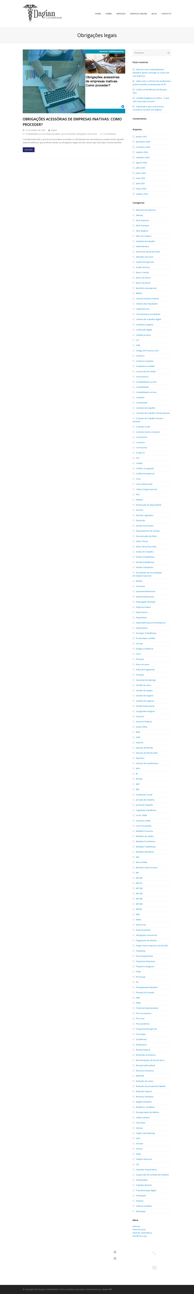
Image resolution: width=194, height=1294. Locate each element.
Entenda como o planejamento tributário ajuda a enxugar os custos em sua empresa (151, 72)
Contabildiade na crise (146, 382)
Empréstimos (142, 628)
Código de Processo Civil (147, 350)
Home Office (141, 726)
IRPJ (137, 789)
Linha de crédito (143, 820)
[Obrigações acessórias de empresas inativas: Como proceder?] (74, 81)
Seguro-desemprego (145, 1133)
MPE (138, 914)
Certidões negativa (144, 324)
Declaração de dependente (148, 504)
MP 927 (139, 883)
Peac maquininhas (144, 956)
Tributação (141, 1195)
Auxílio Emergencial (145, 262)
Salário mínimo (143, 1117)
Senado (139, 1143)
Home (27, 1252)
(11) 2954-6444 (154, 1260)
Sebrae (139, 1128)
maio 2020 (140, 178)
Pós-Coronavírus (143, 1013)
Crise (138, 478)
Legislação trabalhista (146, 810)
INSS (138, 768)
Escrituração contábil (145, 638)
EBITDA (139, 581)
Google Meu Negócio (145, 711)
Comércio (140, 355)
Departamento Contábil (73, 1252)
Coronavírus (141, 447)
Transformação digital (146, 1190)
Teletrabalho (142, 1180)
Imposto (139, 742)
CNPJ (138, 345)
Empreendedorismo (145, 596)
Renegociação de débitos (147, 1112)
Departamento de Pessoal (74, 1263)
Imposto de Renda (144, 747)
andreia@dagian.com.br (154, 1271)
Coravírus (140, 442)
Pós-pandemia (142, 1023)
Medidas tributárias (145, 851)
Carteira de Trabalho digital (148, 319)
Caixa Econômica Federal (147, 298)
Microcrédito (141, 862)
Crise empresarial (144, 484)
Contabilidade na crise (35, 134)
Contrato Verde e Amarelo (148, 432)
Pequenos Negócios (145, 966)
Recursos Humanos (145, 1070)
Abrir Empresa (142, 220)
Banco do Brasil (143, 282)
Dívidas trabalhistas (145, 562)
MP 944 (139, 898)
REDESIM (140, 1075)
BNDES (139, 293)
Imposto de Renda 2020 (146, 753)
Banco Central (142, 272)
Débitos (139, 499)
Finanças (140, 659)
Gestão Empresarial (145, 706)
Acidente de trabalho (145, 241)
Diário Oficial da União (146, 546)
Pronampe (141, 1034)
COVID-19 (140, 452)
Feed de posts (139, 1229)
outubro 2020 (142, 152)
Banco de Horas (143, 277)
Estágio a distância (144, 648)
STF (137, 1164)
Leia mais (29, 149)
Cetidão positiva (143, 335)
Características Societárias (148, 314)
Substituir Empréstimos (146, 1169)
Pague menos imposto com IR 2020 (152, 945)
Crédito (139, 463)
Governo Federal (144, 721)
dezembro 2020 (143, 141)
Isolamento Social (144, 794)
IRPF (138, 784)
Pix (137, 982)
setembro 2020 (142, 157)
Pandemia (140, 950)
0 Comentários (109, 134)
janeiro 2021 (141, 136)
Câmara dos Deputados (147, 303)
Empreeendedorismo (146, 591)
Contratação (141, 402)
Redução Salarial (144, 1091)
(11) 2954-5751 (154, 1257)
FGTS (138, 654)
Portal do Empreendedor (147, 1008)
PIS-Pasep (140, 976)
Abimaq (139, 215)
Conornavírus (142, 376)
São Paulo (140, 1122)
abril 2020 (140, 183)
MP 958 (139, 904)
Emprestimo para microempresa (151, 622)
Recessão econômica (146, 1055)
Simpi (138, 1154)
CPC (138, 458)
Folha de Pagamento (145, 669)
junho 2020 (141, 173)
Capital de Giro (143, 308)
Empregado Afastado (146, 601)
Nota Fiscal (141, 924)
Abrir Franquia (142, 225)
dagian (54, 130)
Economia (140, 586)
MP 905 (139, 878)
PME (138, 997)
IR (137, 773)
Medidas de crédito (145, 836)
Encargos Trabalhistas (146, 633)
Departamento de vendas (148, 530)
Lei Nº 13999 (141, 815)
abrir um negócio (143, 236)
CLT (137, 340)
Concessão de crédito (146, 371)
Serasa (139, 1148)
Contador (140, 397)
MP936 (139, 909)
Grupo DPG (107, 1289)
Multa (138, 919)
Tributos (140, 1200)
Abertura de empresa (146, 210)
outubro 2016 (142, 194)
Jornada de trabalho (145, 799)
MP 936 (139, 893)
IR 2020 (139, 779)
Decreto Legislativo (144, 515)
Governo (140, 716)
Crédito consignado (145, 468)
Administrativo (142, 246)
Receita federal (143, 1049)
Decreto (139, 510)
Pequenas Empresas (145, 961)
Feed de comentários (142, 1232)
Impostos (140, 758)
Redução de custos (145, 1081)
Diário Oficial (142, 541)
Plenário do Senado (145, 992)
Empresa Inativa (53, 134)
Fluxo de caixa (142, 664)
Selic (138, 1138)
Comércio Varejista (144, 361)
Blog (26, 1268)
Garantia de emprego (146, 680)
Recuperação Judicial (145, 1065)
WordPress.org (139, 1236)
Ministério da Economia (146, 867)
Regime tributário (144, 1101)
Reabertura (141, 1044)
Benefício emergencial (146, 288)
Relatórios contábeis (145, 1107)
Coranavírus (141, 437)
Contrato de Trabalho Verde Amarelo (153, 413)
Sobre (27, 1257)
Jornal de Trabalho (144, 805)
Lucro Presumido (68, 134)
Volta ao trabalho (144, 1206)
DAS (138, 494)
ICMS (138, 737)
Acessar (136, 1226)
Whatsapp (141, 1211)
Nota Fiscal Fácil (143, 930)
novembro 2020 (143, 147)
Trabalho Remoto (144, 1185)
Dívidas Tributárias (144, 567)
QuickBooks (141, 1039)
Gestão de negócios (145, 700)
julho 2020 (140, 167)
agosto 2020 (141, 162)
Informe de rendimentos (147, 763)
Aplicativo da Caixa (144, 256)
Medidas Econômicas (145, 841)
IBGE (138, 732)
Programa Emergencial (146, 1029)
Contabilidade (142, 387)
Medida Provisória (144, 831)
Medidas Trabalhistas (146, 846)
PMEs (138, 1003)
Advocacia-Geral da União (148, 251)
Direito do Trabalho (145, 551)
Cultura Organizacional (146, 489)
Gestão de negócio (144, 695)
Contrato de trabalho (145, 408)
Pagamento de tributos (146, 940)
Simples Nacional (144, 1159)
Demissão (140, 520)
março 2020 (141, 188)
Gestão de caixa (143, 685)
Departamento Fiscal (72, 1257)
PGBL (138, 971)
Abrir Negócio (142, 230)
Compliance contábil (145, 366)
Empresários (142, 612)
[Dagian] (42, 13)
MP (137, 872)
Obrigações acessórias (87, 134)
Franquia (140, 674)
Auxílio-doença (143, 267)
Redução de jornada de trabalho (151, 1086)
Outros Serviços (70, 1268)
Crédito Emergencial (145, 473)
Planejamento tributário (147, 987)
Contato (28, 1274)
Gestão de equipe (144, 690)
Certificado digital (144, 329)
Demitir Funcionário (145, 525)
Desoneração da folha (146, 536)
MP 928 (139, 888)
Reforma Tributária (144, 1096)
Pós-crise (140, 1018)
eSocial (139, 643)
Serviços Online (31, 1263)
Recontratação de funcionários (150, 1060)
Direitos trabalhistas (145, 557)
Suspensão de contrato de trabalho (152, 1174)
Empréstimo (141, 617)
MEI (137, 857)
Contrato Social (143, 426)
